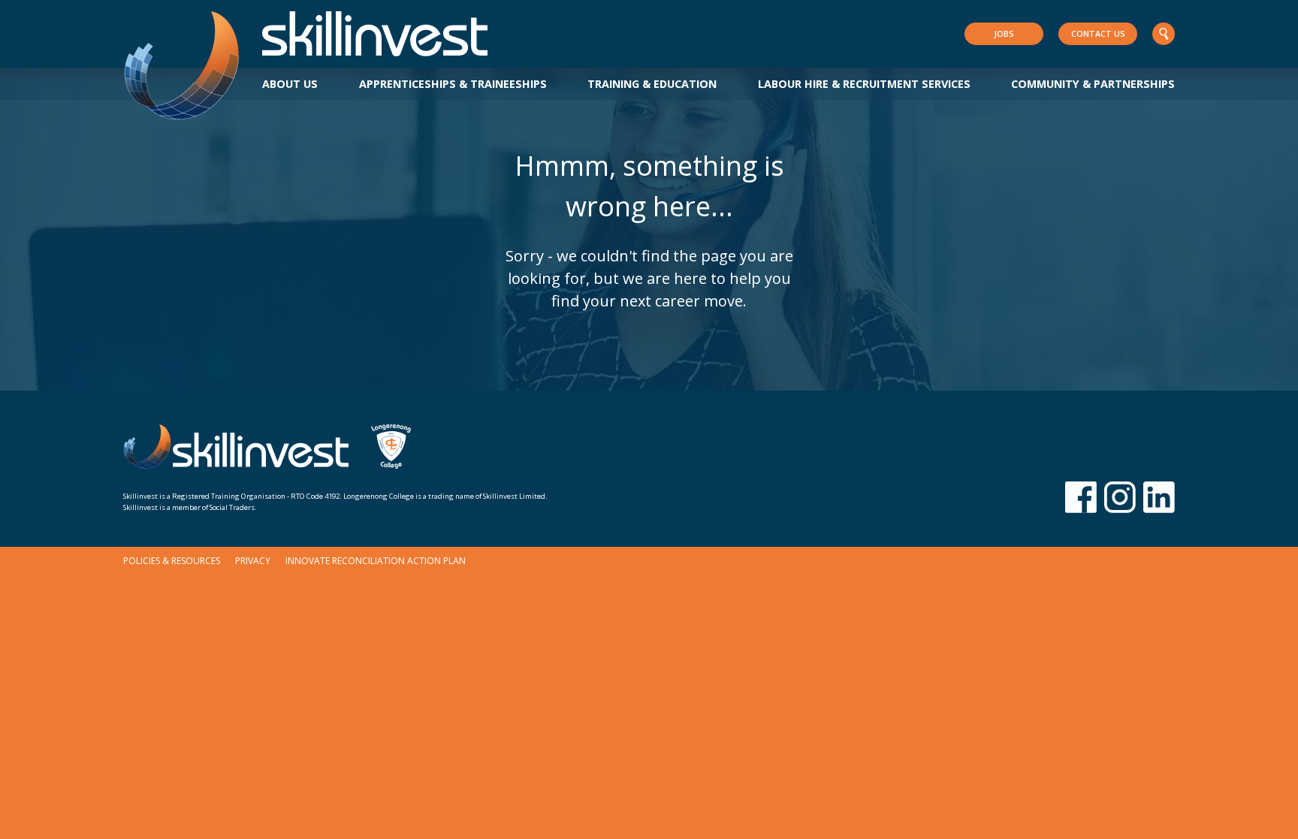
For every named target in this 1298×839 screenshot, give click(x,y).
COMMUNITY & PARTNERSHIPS (1093, 84)
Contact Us (1098, 33)
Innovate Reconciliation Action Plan (375, 560)
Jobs (1004, 33)
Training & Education (652, 84)
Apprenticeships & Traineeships (453, 84)
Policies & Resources (171, 560)
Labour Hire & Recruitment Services (864, 84)
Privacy (252, 560)
